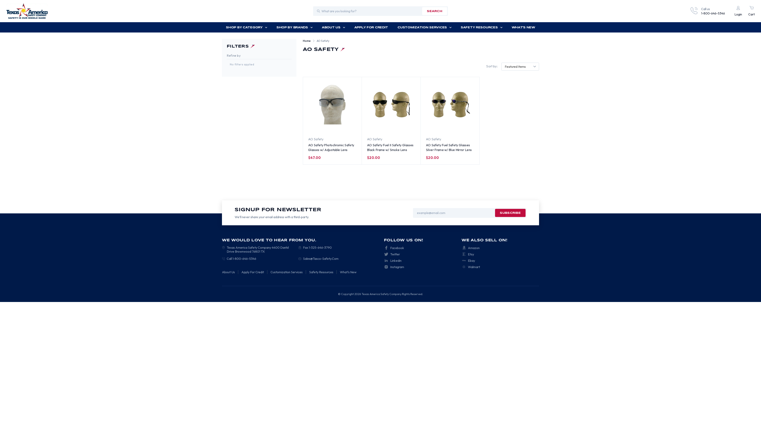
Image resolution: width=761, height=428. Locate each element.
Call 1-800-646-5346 (241, 259)
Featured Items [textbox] (515, 67)
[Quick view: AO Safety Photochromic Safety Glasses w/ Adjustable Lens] (328, 127)
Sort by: (492, 66)
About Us (331, 27)
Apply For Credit (371, 27)
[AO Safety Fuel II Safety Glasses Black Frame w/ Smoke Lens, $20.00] (391, 104)
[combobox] (520, 67)
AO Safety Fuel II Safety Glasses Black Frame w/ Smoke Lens (390, 147)
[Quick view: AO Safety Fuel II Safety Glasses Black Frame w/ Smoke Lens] (386, 127)
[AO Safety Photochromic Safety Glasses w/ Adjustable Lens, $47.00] (332, 104)
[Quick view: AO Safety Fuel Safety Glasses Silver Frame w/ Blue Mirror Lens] (445, 127)
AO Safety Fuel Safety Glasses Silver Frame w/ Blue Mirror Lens (449, 147)
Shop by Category (244, 27)
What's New (523, 27)
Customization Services (422, 27)
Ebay (471, 261)
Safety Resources (479, 27)
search (434, 11)
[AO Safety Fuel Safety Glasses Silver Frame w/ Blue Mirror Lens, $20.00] (450, 104)
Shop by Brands (292, 27)
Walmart (474, 267)
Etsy (471, 254)
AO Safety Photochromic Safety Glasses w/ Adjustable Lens (331, 147)
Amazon (474, 248)
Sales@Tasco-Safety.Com (320, 259)
